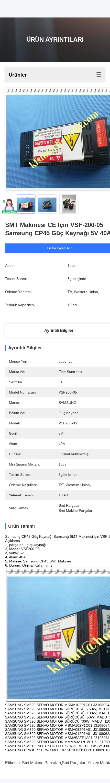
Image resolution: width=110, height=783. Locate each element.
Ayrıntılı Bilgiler (58, 330)
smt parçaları (74, 763)
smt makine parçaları (41, 763)
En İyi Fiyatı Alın (60, 248)
